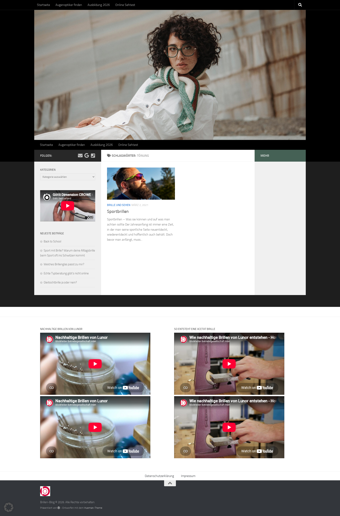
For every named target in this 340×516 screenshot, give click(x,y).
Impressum (188, 476)
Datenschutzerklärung (159, 476)
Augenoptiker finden (68, 5)
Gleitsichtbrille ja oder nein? (60, 282)
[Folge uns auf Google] (86, 155)
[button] (8, 507)
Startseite (43, 5)
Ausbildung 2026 (99, 5)
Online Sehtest (125, 5)
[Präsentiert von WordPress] (58, 508)
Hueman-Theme (93, 507)
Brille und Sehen (118, 205)
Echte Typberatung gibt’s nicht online (66, 273)
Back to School (52, 241)
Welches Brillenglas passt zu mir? (64, 264)
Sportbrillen (118, 211)
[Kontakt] (93, 155)
